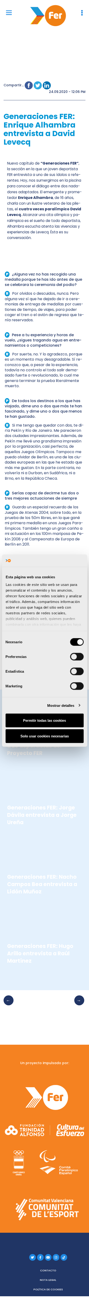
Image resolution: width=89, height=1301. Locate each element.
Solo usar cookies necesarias (44, 736)
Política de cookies (48, 1289)
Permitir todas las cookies (44, 720)
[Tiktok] (64, 1257)
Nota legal (48, 1280)
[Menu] (8, 12)
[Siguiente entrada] (77, 1005)
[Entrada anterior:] (10, 1005)
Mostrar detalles (61, 705)
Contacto (48, 1270)
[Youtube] (48, 1257)
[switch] (77, 657)
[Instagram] (56, 1257)
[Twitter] (32, 1257)
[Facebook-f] (40, 1257)
